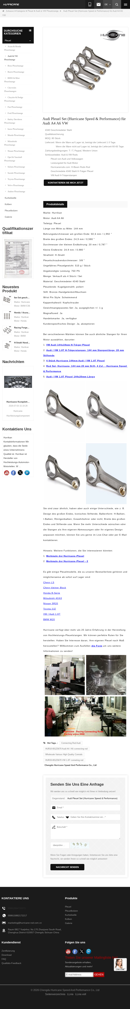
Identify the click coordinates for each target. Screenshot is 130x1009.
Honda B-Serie (51, 593)
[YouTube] (6, 472)
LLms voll (80, 994)
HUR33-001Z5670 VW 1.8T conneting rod (64, 760)
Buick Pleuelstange (16, 72)
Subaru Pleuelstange (16, 167)
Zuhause (10, 11)
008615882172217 (17, 915)
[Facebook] (13, 472)
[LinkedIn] (27, 472)
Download (7, 955)
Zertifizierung (8, 951)
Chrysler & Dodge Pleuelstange (13, 99)
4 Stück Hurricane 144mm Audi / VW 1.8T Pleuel (75, 360)
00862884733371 (17, 908)
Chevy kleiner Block (54, 587)
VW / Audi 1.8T (52, 614)
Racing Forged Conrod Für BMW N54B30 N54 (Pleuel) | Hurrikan (22, 327)
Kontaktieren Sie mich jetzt (65, 182)
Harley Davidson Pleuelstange (13, 121)
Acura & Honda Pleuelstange (12, 48)
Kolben (8, 204)
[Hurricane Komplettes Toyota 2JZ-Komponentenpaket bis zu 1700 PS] (18, 382)
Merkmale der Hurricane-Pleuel (65, 556)
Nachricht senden (67, 867)
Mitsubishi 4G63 (52, 598)
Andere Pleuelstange (16, 191)
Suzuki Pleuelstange (16, 173)
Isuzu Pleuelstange (16, 129)
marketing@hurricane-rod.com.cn (25, 923)
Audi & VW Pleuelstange (47, 11)
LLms (70, 994)
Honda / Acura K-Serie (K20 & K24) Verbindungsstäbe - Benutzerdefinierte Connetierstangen (22, 312)
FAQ (4, 959)
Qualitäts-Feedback (11, 963)
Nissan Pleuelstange (16, 151)
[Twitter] (20, 472)
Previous (3, 256)
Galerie (8, 217)
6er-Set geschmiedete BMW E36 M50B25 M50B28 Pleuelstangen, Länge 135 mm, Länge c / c (22, 297)
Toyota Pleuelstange (16, 179)
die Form (96, 646)
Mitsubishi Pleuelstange (10, 143)
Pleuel (30, 11)
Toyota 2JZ (49, 609)
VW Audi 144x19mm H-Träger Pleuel (68, 345)
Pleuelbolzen (11, 210)
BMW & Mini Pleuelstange (12, 80)
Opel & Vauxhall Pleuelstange (13, 159)
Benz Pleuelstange (15, 66)
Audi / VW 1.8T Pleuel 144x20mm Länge (70, 376)
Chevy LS (48, 582)
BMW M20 (49, 619)
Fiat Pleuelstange (15, 107)
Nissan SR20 (50, 603)
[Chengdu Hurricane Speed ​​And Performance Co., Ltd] (11, 4)
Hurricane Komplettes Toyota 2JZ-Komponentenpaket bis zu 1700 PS (18, 401)
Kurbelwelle (10, 198)
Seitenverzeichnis (55, 994)
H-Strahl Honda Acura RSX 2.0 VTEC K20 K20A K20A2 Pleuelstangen (22, 343)
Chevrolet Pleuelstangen (10, 89)
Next (32, 256)
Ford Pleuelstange (15, 113)
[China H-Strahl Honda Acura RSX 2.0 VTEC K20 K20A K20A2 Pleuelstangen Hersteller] (7, 345)
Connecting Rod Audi (71, 743)
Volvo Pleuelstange (16, 185)
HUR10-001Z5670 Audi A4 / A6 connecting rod (66, 749)
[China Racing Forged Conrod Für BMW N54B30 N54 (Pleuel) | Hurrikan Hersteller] (7, 330)
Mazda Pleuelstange (16, 135)
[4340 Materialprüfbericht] (18, 258)
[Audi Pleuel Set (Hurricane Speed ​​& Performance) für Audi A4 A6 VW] (85, 69)
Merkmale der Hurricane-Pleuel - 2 (67, 561)
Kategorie (20, 11)
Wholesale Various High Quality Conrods (63, 754)
